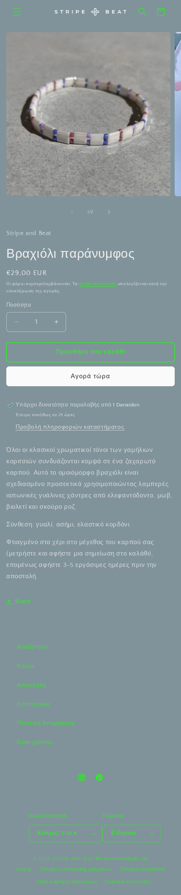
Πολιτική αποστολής (128, 881)
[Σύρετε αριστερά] (72, 212)
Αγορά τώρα (90, 376)
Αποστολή (31, 685)
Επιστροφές (34, 704)
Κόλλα (26, 666)
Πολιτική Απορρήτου (46, 723)
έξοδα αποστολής (98, 284)
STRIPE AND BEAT (74, 858)
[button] (17, 12)
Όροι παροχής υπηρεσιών (67, 881)
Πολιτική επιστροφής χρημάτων (76, 869)
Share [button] (23, 601)
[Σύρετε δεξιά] (109, 212)
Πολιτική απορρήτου (143, 869)
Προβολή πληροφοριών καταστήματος (70, 427)
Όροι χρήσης (35, 742)
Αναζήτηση (32, 647)
